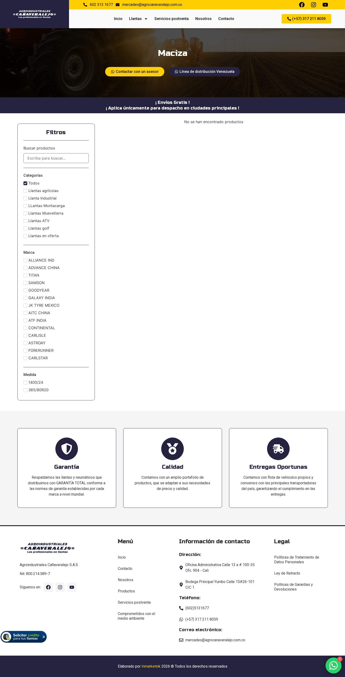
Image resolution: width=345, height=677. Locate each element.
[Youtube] (72, 587)
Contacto (226, 18)
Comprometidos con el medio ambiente (136, 616)
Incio (118, 18)
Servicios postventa (171, 18)
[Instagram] (60, 587)
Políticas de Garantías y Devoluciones (293, 586)
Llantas (135, 18)
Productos (126, 591)
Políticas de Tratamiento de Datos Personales (296, 559)
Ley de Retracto (287, 573)
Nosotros (203, 18)
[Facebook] (48, 587)
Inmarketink (151, 666)
